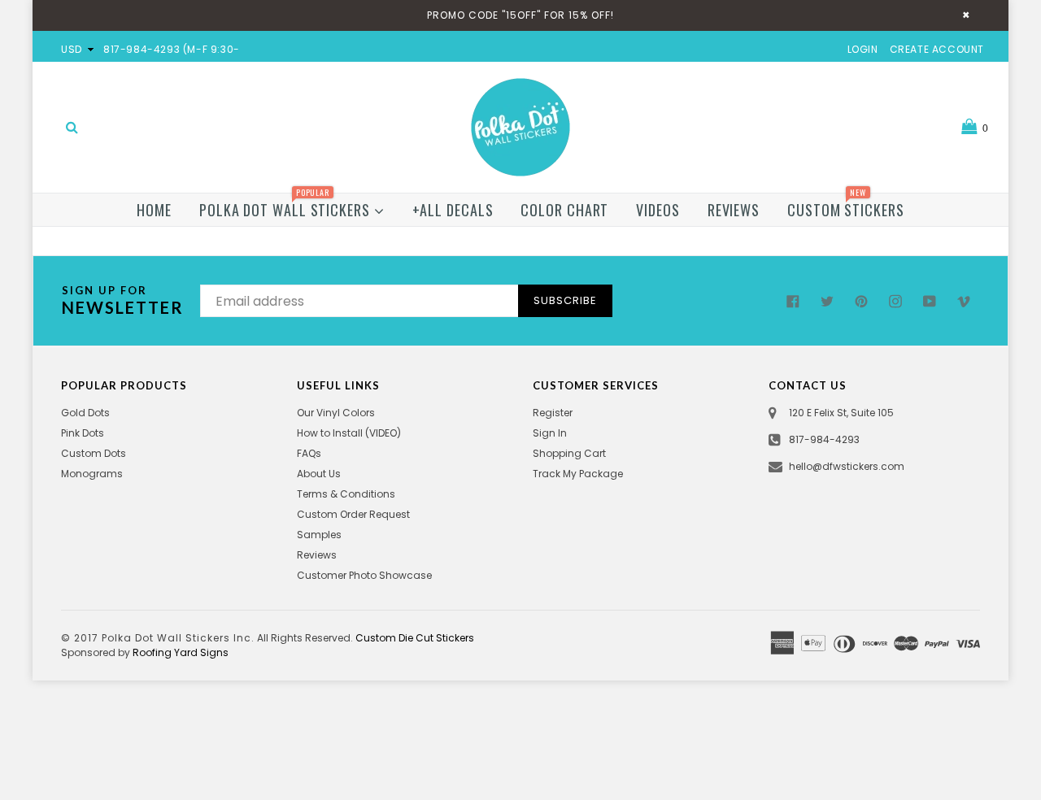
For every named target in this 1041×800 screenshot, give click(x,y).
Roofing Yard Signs (181, 652)
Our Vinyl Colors (336, 413)
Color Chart (564, 209)
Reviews (734, 209)
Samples (319, 534)
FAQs (309, 453)
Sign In (550, 433)
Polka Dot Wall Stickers (286, 206)
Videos (657, 209)
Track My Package (578, 473)
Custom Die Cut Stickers (414, 638)
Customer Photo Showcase (364, 575)
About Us (319, 473)
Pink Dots (82, 433)
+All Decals (453, 209)
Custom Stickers (845, 206)
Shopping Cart (569, 453)
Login (862, 49)
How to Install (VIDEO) (349, 433)
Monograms (92, 473)
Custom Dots (93, 453)
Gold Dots (85, 413)
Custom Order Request (353, 514)
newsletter (123, 301)
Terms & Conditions (346, 494)
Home (154, 209)
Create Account (937, 49)
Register (553, 413)
